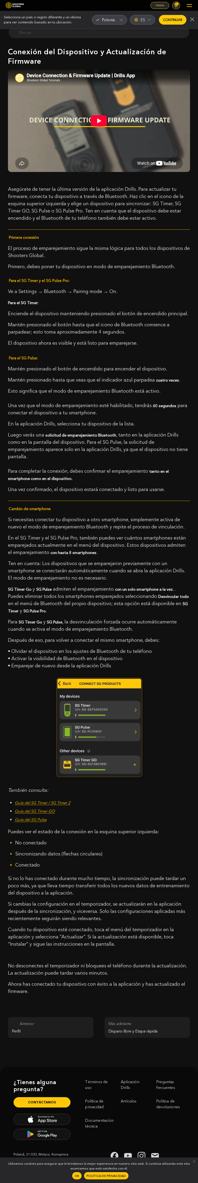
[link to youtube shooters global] (128, 1156)
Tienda (160, 5)
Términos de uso (96, 1084)
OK (77, 1176)
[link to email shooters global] (155, 1156)
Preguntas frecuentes (165, 1084)
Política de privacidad (94, 1104)
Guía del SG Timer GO (35, 811)
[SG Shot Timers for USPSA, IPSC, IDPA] (15, 5)
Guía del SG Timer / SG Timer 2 (43, 802)
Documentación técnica (99, 1123)
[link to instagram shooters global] (141, 1156)
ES (143, 19)
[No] (193, 1161)
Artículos (129, 1101)
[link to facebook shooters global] (114, 1156)
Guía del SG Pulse (31, 819)
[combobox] (109, 19)
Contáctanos (42, 1102)
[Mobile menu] (189, 5)
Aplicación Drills (130, 1084)
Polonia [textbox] (108, 19)
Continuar (172, 20)
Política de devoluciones (168, 1104)
